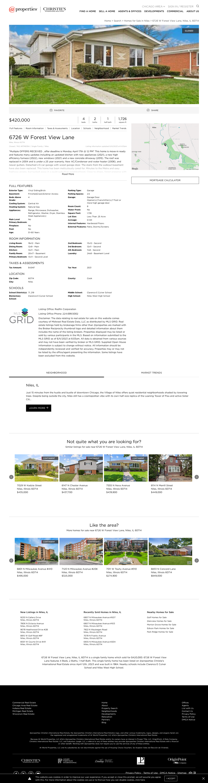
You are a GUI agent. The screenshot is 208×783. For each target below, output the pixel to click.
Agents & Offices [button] (129, 11)
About (105, 705)
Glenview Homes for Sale (159, 621)
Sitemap (181, 773)
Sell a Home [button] (107, 11)
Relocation (107, 717)
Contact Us (187, 711)
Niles (47, 146)
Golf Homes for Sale (157, 617)
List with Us (188, 708)
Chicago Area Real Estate (24, 705)
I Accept (170, 778)
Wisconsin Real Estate (23, 714)
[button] (165, 146)
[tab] (56, 373)
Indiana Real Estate (21, 708)
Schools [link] (87, 128)
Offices (185, 702)
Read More (68, 174)
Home (104, 702)
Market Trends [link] (119, 128)
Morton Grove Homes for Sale (161, 624)
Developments (154, 11)
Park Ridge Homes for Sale (160, 632)
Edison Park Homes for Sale (160, 628)
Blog (104, 722)
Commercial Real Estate (24, 702)
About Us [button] (192, 11)
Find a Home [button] (88, 11)
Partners (106, 719)
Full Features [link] (16, 128)
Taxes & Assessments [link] (57, 128)
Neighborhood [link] (102, 128)
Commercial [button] (175, 11)
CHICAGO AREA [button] (152, 6)
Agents (185, 705)
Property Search (110, 708)
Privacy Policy (189, 714)
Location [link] (76, 128)
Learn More (37, 408)
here (142, 780)
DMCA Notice (188, 719)
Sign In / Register (180, 6)
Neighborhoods (109, 711)
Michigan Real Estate (22, 711)
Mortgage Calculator (165, 180)
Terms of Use (188, 717)
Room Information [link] (35, 128)
